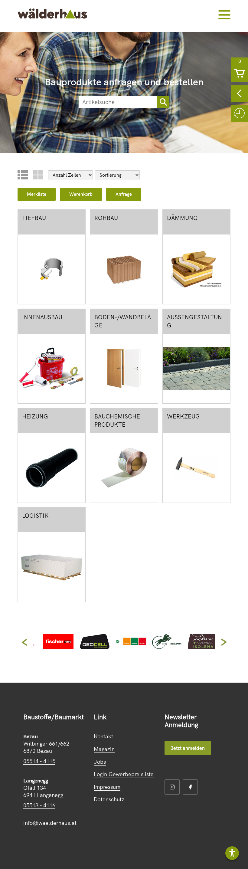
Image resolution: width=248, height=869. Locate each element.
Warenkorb (81, 194)
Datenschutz (109, 799)
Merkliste (36, 194)
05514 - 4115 (39, 761)
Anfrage (124, 194)
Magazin (104, 749)
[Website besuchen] (58, 647)
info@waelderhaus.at (50, 822)
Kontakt (103, 736)
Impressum (107, 786)
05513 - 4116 (39, 805)
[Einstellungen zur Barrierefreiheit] (232, 853)
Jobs (100, 761)
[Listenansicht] (23, 174)
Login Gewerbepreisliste (124, 774)
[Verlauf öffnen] (239, 113)
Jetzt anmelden (188, 748)
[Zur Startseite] (52, 14)
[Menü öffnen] (224, 15)
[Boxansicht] (38, 174)
